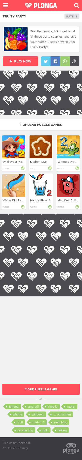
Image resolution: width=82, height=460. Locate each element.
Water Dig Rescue (15, 200)
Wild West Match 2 (16, 161)
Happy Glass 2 (40, 200)
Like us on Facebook (17, 442)
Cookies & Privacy (15, 448)
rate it (71, 16)
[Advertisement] (41, 337)
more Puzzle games (41, 389)
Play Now (22, 61)
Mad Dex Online (68, 200)
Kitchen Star (38, 161)
